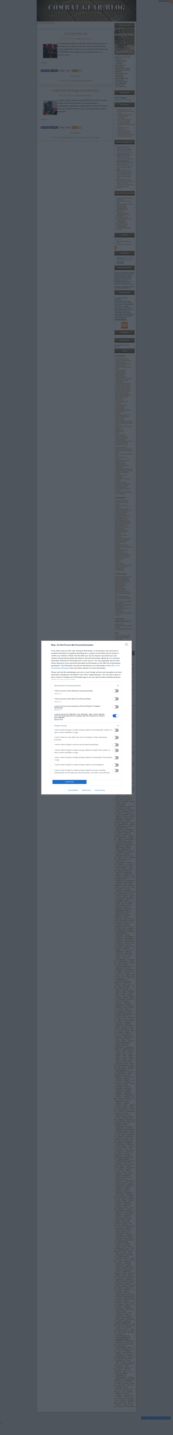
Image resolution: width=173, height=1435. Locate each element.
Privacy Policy (100, 790)
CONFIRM (69, 782)
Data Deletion (73, 790)
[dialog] (86, 718)
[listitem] (86, 685)
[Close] (127, 645)
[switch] (116, 690)
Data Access (86, 790)
